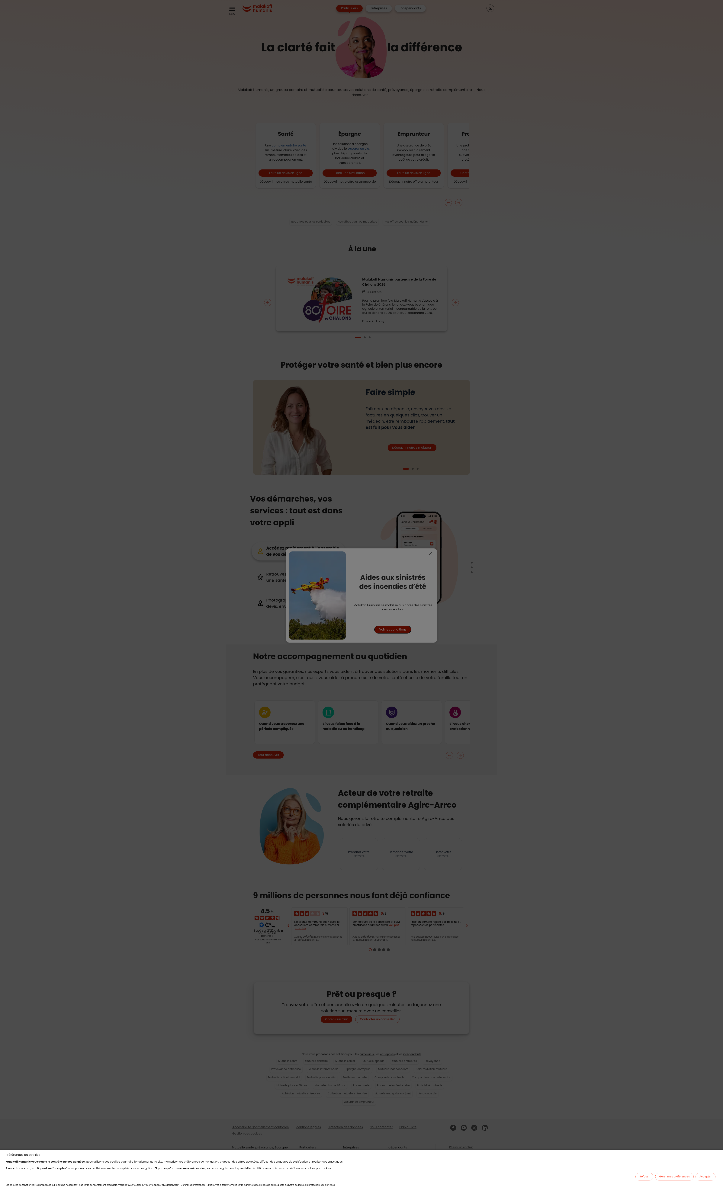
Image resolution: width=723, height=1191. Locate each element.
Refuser (644, 1176)
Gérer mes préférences (674, 1176)
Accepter (705, 1176)
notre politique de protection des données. (311, 1184)
